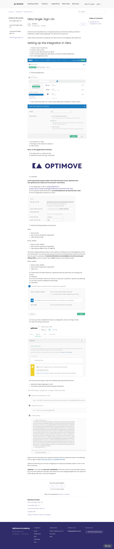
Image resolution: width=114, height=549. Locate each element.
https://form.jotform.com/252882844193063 (53, 459)
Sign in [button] (98, 4)
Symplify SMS (32, 511)
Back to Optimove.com (56, 531)
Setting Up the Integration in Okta (95, 23)
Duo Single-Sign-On (15, 21)
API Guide (52, 534)
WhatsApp (37, 539)
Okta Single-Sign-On (16, 37)
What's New (66, 4)
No (61, 486)
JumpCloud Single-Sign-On (15, 32)
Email (35, 531)
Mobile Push (37, 534)
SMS (35, 536)
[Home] (18, 3)
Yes (52, 486)
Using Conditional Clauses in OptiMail (39, 515)
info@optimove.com (74, 531)
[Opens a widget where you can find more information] (107, 546)
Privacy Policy (16, 534)
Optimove (11, 12)
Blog (51, 536)
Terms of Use (24, 534)
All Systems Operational (95, 532)
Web (35, 542)
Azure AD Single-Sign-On (16, 26)
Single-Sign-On (28, 12)
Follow (83, 24)
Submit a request (90, 4)
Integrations (55, 4)
